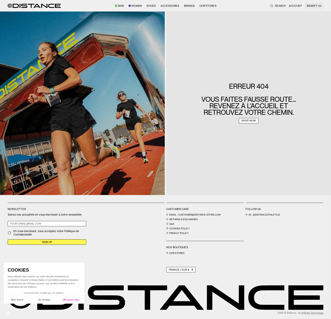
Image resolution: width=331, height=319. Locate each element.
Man (121, 5)
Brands (189, 5)
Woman (137, 5)
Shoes (151, 5)
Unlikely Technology (312, 312)
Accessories (170, 5)
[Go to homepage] (34, 6)
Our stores (207, 5)
